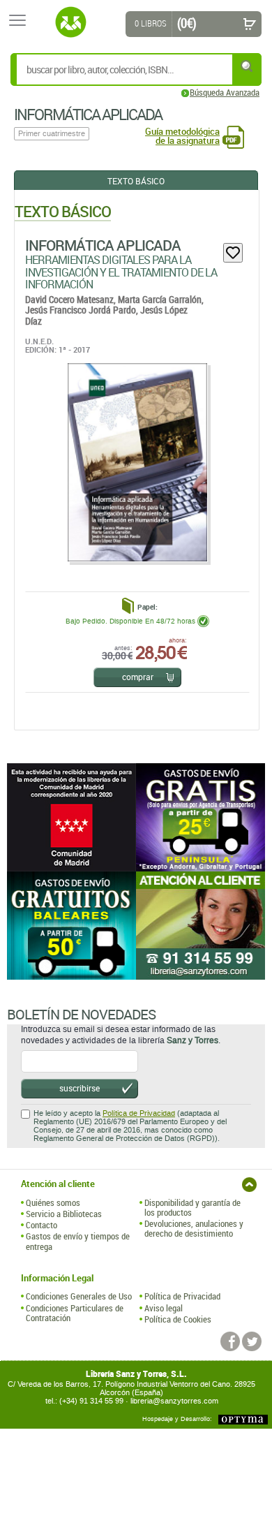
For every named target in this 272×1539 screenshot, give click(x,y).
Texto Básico (136, 180)
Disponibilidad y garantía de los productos (192, 1208)
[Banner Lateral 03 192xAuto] (200, 925)
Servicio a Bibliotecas (64, 1213)
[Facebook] (230, 1341)
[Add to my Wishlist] (233, 253)
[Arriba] (249, 1184)
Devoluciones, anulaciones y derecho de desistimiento (193, 1228)
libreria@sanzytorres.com (174, 1401)
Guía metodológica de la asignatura (182, 136)
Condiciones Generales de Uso (79, 1296)
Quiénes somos (53, 1202)
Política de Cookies (177, 1319)
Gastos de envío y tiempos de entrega (78, 1241)
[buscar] (247, 66)
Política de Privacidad (139, 1113)
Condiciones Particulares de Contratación (74, 1313)
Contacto (41, 1225)
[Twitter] (252, 1341)
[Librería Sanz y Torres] (70, 22)
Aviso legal (163, 1308)
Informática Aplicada (103, 245)
